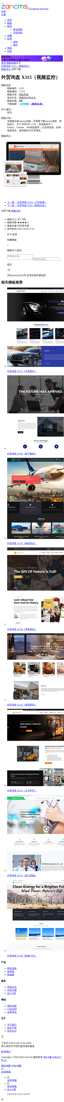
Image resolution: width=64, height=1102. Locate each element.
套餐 (9, 35)
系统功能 (12, 1006)
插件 (15, 45)
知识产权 (12, 1028)
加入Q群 (11, 993)
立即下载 (16, 69)
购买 (9, 26)
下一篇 (27, 205)
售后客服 (12, 1086)
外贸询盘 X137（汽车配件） (22, 371)
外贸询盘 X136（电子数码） (22, 453)
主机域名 (18, 32)
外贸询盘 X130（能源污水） (22, 956)
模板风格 (11, 63)
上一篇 (27, 202)
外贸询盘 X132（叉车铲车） (22, 790)
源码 (15, 42)
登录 (3, 11)
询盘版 (10, 971)
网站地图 (6, 1065)
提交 (9, 264)
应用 (9, 39)
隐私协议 (12, 1031)
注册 (3, 14)
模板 (9, 23)
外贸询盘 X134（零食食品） (22, 629)
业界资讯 (12, 1012)
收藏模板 (12, 240)
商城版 (10, 974)
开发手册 (12, 990)
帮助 (9, 48)
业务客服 (12, 1080)
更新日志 (12, 987)
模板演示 (6, 69)
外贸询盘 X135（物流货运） (22, 543)
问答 (9, 51)
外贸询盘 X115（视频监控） (16, 66)
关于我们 (12, 1025)
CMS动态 (12, 1009)
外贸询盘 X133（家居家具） (22, 705)
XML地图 (16, 1065)
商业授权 (18, 29)
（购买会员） (37, 104)
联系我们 (6, 1051)
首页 (9, 20)
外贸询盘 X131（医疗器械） (22, 875)
